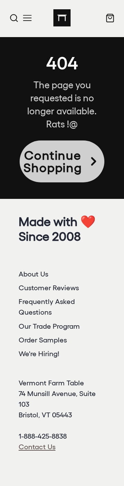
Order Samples (43, 340)
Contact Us (37, 447)
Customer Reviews (49, 288)
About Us (33, 274)
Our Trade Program (49, 326)
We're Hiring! (39, 354)
